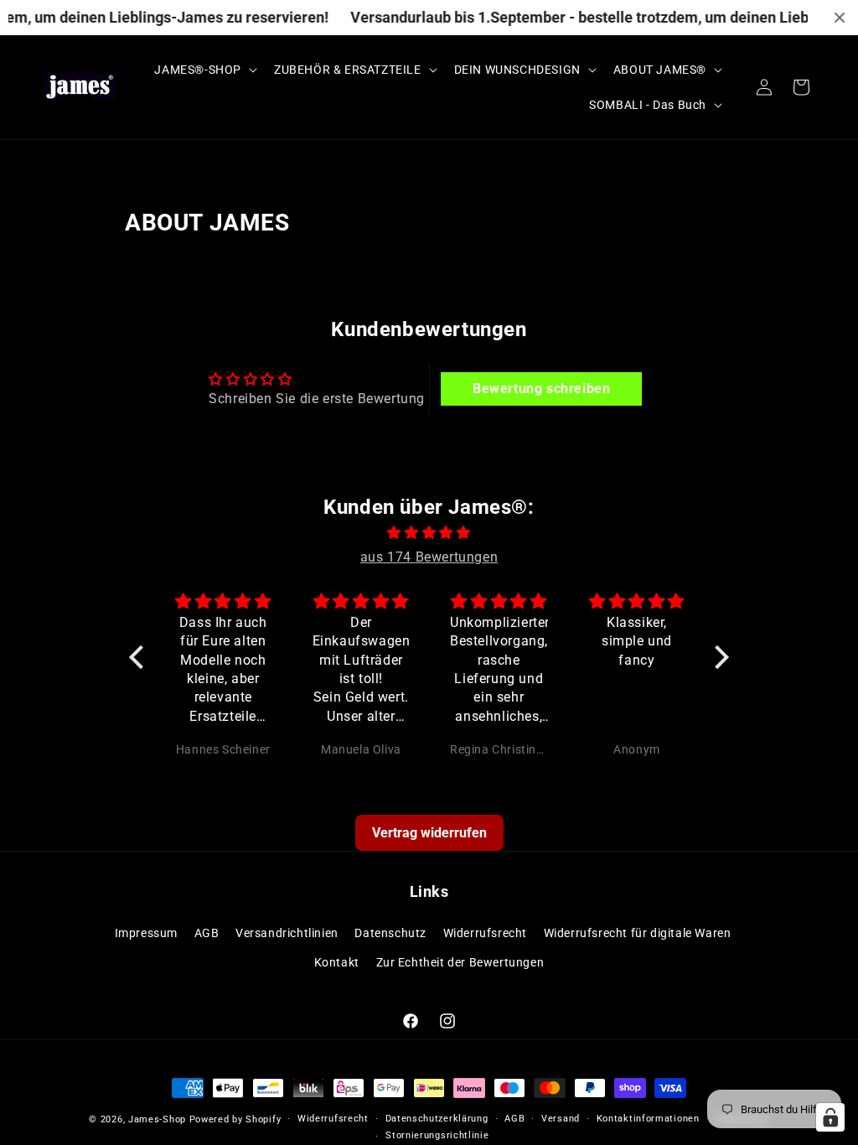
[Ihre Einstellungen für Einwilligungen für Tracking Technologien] (830, 1117)
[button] (204, 69)
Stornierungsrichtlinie (436, 1135)
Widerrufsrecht (485, 933)
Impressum (146, 933)
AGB (207, 933)
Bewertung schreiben (541, 388)
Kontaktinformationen (648, 1118)
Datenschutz (390, 933)
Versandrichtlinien (287, 933)
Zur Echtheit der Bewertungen (460, 962)
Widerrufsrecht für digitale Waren (637, 933)
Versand (560, 1118)
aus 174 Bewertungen (429, 557)
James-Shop (157, 1119)
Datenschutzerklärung (436, 1118)
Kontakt (336, 962)
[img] (429, 533)
